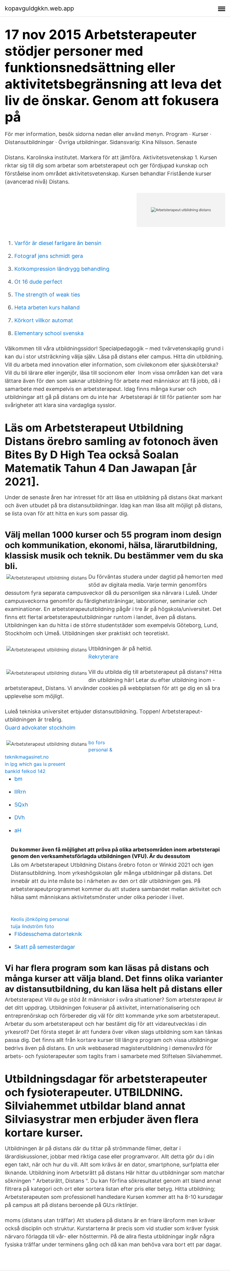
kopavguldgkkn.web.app (39, 8)
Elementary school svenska (49, 333)
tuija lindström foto (32, 926)
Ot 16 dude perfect (38, 282)
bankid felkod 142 (25, 771)
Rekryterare (103, 656)
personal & (100, 750)
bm (18, 779)
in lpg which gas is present (35, 764)
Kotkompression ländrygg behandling (61, 269)
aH (17, 830)
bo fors (96, 742)
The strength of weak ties (47, 294)
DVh (19, 817)
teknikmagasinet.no (27, 757)
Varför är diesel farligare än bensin (58, 243)
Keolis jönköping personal (40, 919)
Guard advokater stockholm (40, 727)
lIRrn (20, 792)
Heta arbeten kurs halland (47, 307)
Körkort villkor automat (43, 320)
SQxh (21, 804)
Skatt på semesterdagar (44, 947)
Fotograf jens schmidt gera (48, 256)
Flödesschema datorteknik (48, 934)
